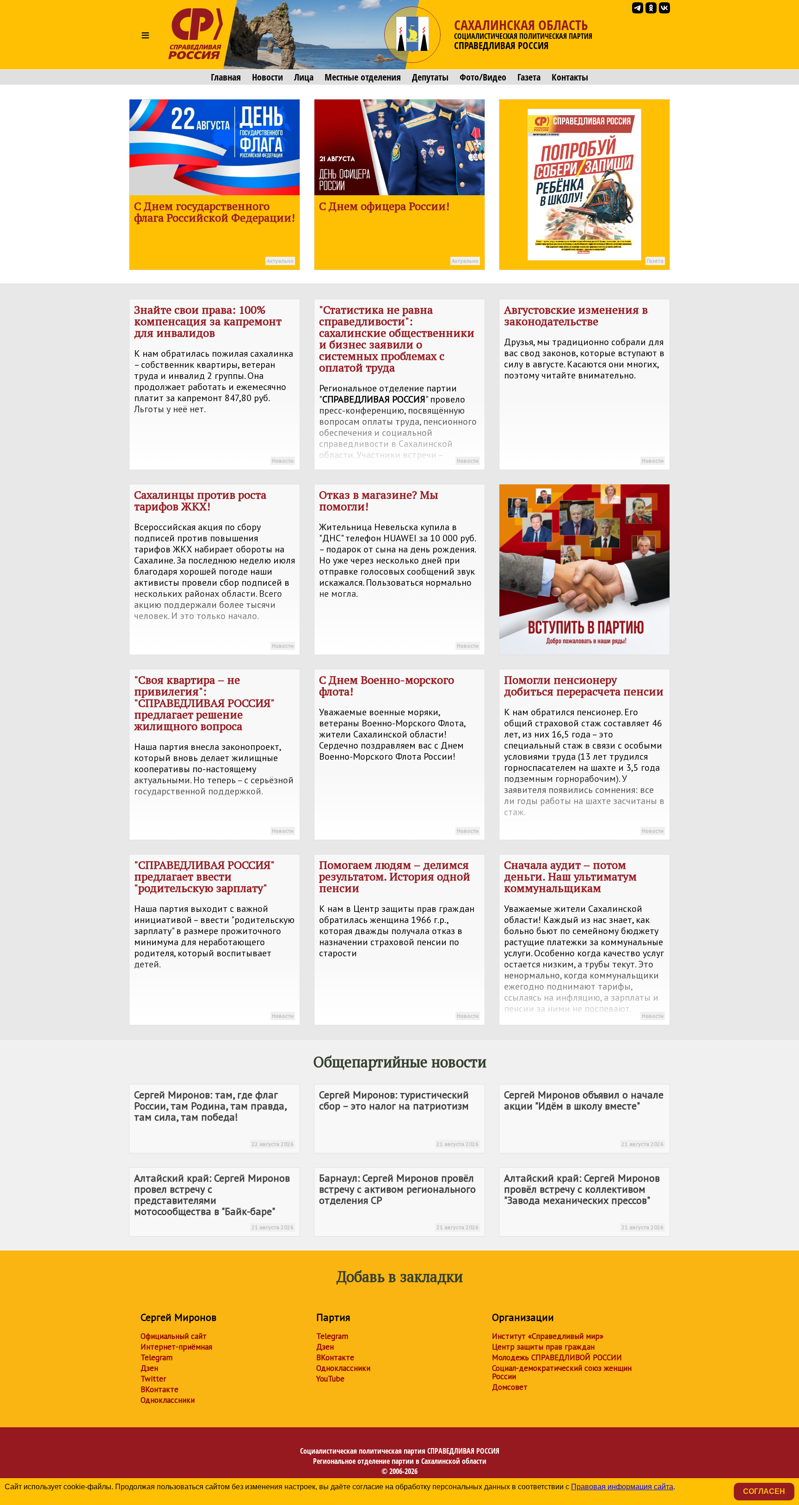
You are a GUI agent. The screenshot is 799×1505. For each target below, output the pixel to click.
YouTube (330, 1379)
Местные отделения (363, 77)
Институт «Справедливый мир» (547, 1336)
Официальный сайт (174, 1336)
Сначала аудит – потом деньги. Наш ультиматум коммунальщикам (584, 938)
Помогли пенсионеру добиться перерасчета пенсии (584, 753)
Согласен (764, 1491)
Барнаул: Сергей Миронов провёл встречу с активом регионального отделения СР (399, 1201)
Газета (529, 77)
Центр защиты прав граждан (543, 1347)
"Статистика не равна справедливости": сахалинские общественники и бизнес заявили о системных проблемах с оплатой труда (399, 386)
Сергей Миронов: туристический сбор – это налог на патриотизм (399, 1117)
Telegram (156, 1357)
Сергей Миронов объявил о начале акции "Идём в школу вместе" (584, 1117)
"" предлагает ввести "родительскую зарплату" (214, 938)
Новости (267, 77)
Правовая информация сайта (622, 1487)
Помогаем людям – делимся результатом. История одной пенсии (399, 938)
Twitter (153, 1379)
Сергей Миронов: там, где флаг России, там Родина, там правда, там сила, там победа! (214, 1117)
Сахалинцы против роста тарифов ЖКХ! (214, 568)
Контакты (570, 77)
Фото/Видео (483, 77)
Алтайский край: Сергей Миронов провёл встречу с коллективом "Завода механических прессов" (584, 1201)
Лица (303, 77)
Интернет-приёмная (176, 1347)
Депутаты (430, 77)
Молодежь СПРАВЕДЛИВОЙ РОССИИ (557, 1357)
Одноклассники (168, 1400)
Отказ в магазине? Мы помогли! (399, 568)
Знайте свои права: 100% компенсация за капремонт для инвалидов (214, 383)
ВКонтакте (159, 1389)
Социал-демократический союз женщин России (562, 1372)
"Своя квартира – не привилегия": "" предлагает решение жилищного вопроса (214, 753)
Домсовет (510, 1387)
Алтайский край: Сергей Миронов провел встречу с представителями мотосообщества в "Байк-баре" (214, 1201)
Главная (226, 77)
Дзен (149, 1368)
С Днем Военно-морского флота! (399, 753)
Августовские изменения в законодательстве (584, 383)
